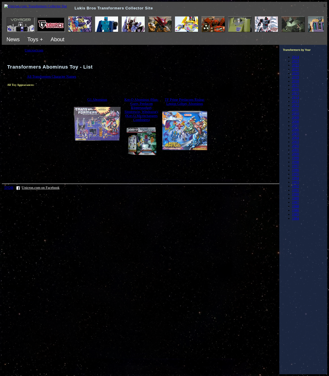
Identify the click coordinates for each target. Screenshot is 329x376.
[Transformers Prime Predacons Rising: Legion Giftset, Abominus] (184, 149)
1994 (295, 178)
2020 (295, 73)
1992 (295, 186)
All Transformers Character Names (51, 76)
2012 (295, 105)
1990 (295, 194)
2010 (295, 113)
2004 (295, 138)
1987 (295, 202)
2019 (295, 77)
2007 (295, 125)
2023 (295, 61)
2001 (295, 150)
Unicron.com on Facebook (41, 188)
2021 (295, 69)
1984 (295, 218)
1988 (295, 206)
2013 (295, 101)
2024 (295, 57)
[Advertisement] (140, 168)
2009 (295, 117)
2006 (295, 130)
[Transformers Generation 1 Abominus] (97, 139)
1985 (295, 214)
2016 (295, 89)
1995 (295, 174)
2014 (295, 97)
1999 (295, 158)
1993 (295, 182)
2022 (295, 65)
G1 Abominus (97, 100)
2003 (295, 142)
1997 (295, 166)
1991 (295, 190)
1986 (295, 210)
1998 (295, 162)
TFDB (8, 188)
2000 (295, 154)
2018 (295, 81)
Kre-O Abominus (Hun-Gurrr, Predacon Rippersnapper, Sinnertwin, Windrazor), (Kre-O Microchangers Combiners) (141, 110)
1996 (295, 170)
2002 (295, 146)
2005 (295, 134)
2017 (295, 85)
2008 (295, 121)
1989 (295, 198)
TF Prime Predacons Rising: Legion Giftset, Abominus (185, 102)
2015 (295, 93)
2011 (295, 109)
